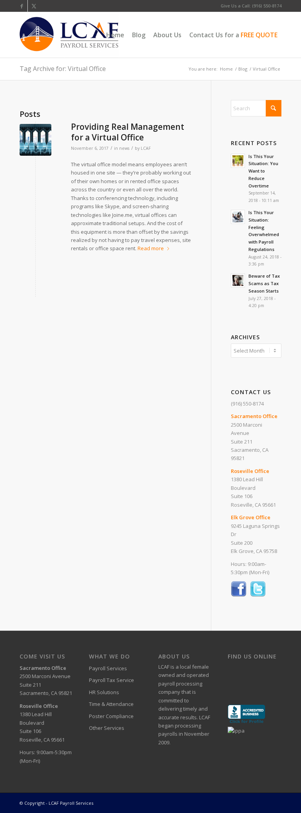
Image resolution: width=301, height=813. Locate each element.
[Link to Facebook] (21, 6)
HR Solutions (104, 692)
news (124, 148)
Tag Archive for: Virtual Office (63, 68)
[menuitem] (115, 35)
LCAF (145, 148)
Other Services (106, 727)
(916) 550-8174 (247, 403)
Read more (151, 248)
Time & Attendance (111, 704)
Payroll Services (108, 668)
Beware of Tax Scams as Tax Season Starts (264, 283)
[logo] (69, 35)
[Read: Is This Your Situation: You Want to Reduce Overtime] (238, 161)
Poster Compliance (111, 716)
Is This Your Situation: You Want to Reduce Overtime (263, 171)
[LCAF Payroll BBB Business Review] (246, 722)
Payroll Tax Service (111, 680)
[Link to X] (34, 6)
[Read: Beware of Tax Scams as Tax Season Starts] (238, 280)
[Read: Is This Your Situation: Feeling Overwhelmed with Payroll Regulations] (238, 217)
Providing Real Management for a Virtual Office (127, 132)
